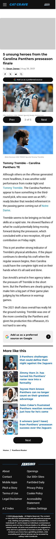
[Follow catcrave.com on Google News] (48, 336)
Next (44, 119)
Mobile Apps (9, 482)
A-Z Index (8, 508)
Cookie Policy (35, 493)
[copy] (21, 74)
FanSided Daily (36, 482)
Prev (12, 119)
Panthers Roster (19, 450)
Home (6, 450)
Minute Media (17, 516)
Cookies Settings (37, 508)
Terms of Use (10, 493)
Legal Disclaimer (12, 498)
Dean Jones (12, 68)
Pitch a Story (9, 487)
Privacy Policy (35, 487)
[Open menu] (5, 4)
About (6, 471)
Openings (32, 471)
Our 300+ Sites (35, 476)
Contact (7, 476)
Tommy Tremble (13, 187)
